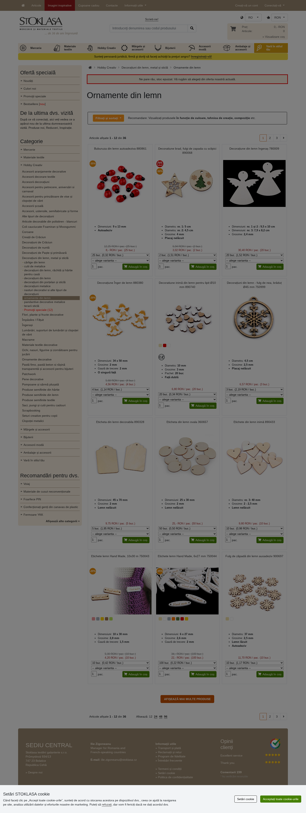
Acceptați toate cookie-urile (281, 799)
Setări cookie (245, 799)
